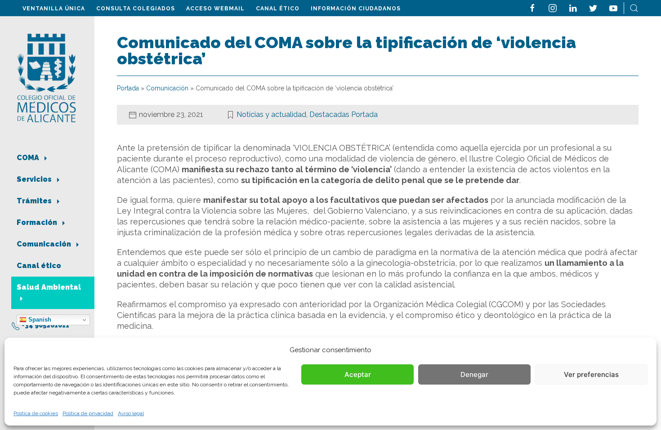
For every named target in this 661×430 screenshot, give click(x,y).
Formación (38, 222)
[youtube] (613, 7)
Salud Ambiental (49, 287)
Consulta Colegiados (135, 8)
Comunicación (45, 244)
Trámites (35, 201)
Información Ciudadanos (356, 8)
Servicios (35, 179)
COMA (29, 157)
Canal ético (277, 8)
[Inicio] (46, 77)
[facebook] (532, 7)
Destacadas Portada (343, 114)
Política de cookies (35, 413)
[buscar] (634, 7)
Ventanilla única (53, 8)
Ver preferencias (591, 374)
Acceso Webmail (215, 8)
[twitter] (593, 7)
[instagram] (552, 7)
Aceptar (357, 374)
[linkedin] (572, 7)
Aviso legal (131, 413)
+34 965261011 (44, 325)
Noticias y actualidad (271, 114)
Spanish (39, 319)
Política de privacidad (88, 413)
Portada (128, 88)
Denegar (474, 374)
